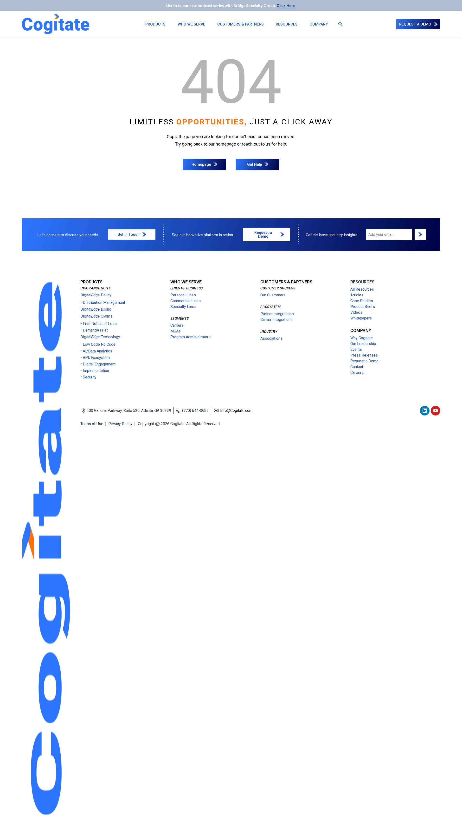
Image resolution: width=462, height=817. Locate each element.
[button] (339, 24)
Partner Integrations (277, 314)
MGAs (175, 331)
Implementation (96, 370)
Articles (356, 295)
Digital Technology (100, 337)
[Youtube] (435, 410)
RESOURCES (362, 281)
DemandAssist (95, 330)
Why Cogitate (361, 338)
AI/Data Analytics (97, 351)
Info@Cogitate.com (236, 410)
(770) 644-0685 (195, 410)
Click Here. (286, 5)
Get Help (254, 164)
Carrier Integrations (276, 319)
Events (356, 349)
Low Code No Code (99, 344)
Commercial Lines (185, 301)
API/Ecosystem (96, 357)
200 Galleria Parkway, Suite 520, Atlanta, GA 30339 (129, 410)
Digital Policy (95, 295)
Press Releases (364, 355)
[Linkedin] (425, 410)
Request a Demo (364, 361)
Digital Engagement (99, 364)
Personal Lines (183, 295)
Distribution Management (104, 302)
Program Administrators (190, 337)
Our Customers (273, 295)
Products (155, 24)
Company (319, 24)
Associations (271, 338)
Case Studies (361, 301)
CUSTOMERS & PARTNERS (240, 24)
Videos (356, 312)
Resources (287, 24)
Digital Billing (95, 309)
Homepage (201, 164)
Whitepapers (361, 318)
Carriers (177, 325)
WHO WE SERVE (191, 24)
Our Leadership (363, 343)
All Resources (362, 289)
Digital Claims (96, 316)
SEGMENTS (179, 318)
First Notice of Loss (100, 323)
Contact (356, 366)
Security (89, 377)
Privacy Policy (120, 423)
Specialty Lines (183, 306)
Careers (357, 372)
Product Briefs (362, 306)
